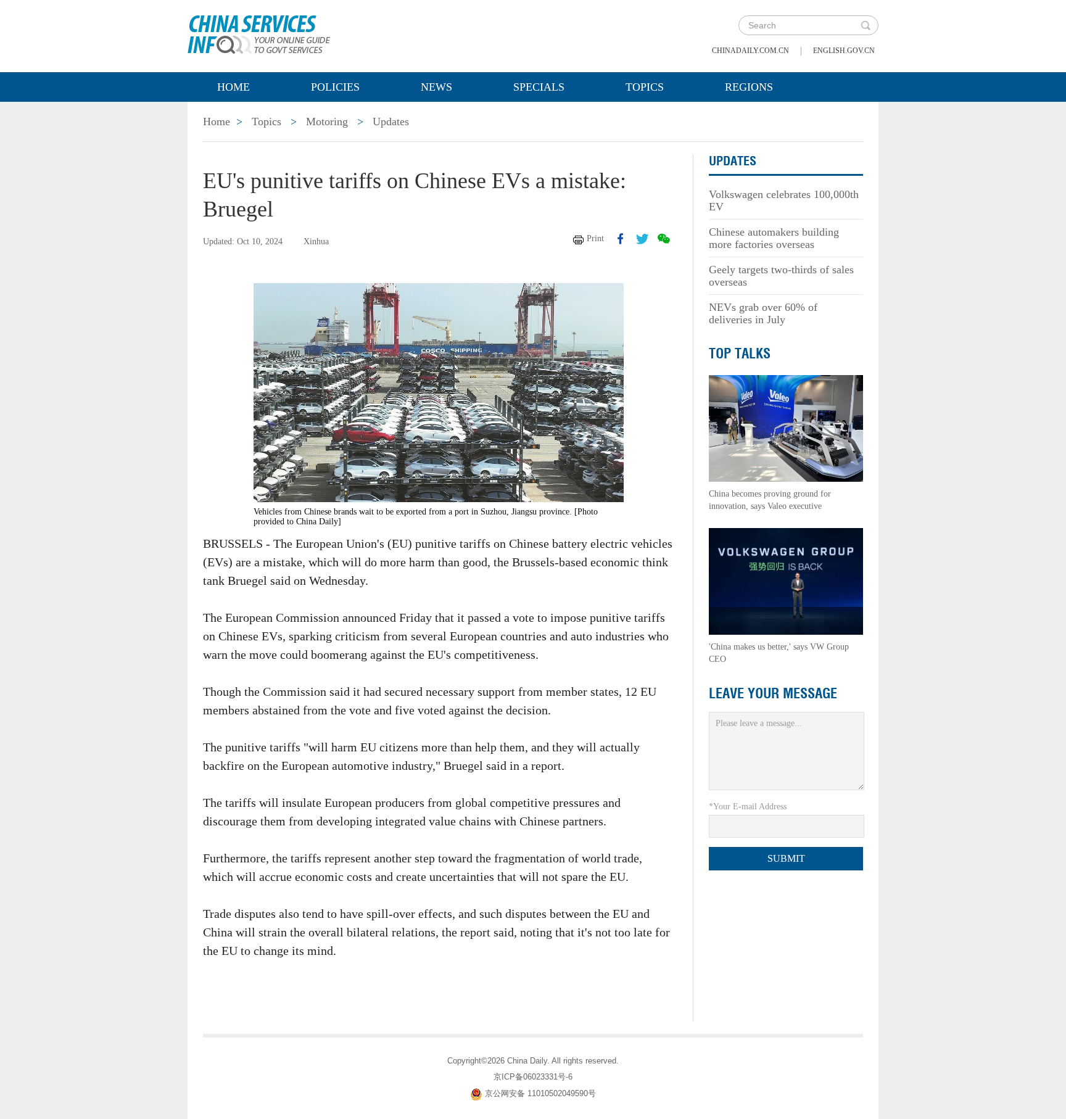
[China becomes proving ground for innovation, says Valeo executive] (786, 427)
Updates (391, 121)
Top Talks (740, 353)
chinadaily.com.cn (750, 50)
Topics (645, 87)
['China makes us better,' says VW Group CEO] (786, 580)
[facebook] (620, 239)
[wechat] (664, 239)
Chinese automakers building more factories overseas (774, 238)
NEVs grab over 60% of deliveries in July (763, 313)
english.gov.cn (844, 50)
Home (233, 87)
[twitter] (642, 239)
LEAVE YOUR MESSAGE (773, 693)
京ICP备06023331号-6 (533, 1076)
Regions (749, 87)
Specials (538, 87)
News (436, 87)
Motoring (327, 121)
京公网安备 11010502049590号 (540, 1093)
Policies (335, 87)
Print (595, 238)
